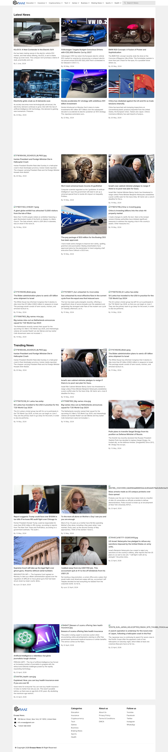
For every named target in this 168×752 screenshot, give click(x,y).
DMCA (101, 721)
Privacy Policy (104, 715)
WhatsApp (131, 725)
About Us (102, 712)
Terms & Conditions (107, 718)
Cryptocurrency (77, 718)
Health (73, 737)
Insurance (75, 715)
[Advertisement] (84, 137)
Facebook (131, 715)
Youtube (130, 712)
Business (75, 728)
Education (75, 712)
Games (74, 725)
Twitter (129, 718)
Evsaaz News (35, 748)
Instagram (131, 721)
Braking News (76, 731)
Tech (73, 721)
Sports (74, 734)
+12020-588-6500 (24, 726)
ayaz (18, 585)
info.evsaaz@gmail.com (26, 722)
